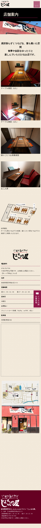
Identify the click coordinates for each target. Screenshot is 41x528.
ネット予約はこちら (9, 273)
